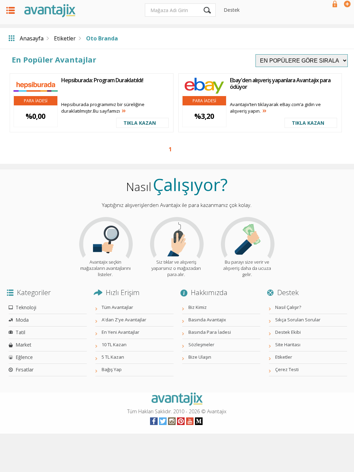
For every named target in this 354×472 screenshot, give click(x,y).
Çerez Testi (287, 369)
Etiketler (65, 38)
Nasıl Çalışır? (288, 307)
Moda (22, 320)
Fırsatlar (25, 369)
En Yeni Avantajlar (120, 332)
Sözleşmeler (201, 344)
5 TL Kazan (113, 357)
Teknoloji (26, 307)
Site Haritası (287, 344)
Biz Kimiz (197, 307)
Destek (232, 10)
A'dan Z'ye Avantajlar (124, 320)
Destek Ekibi (288, 332)
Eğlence (24, 357)
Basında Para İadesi (209, 332)
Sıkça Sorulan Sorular (297, 320)
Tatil (20, 332)
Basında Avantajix (207, 320)
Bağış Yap (112, 369)
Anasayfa (32, 38)
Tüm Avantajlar (117, 307)
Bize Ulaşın (199, 357)
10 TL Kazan (114, 344)
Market (23, 344)
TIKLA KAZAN (139, 123)
